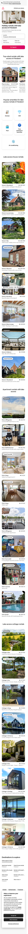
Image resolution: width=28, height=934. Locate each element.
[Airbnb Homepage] (3, 8)
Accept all (13, 915)
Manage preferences (13, 924)
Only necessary (13, 919)
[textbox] (7, 42)
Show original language (15, 3)
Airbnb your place (19, 8)
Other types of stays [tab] (7, 860)
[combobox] (13, 37)
